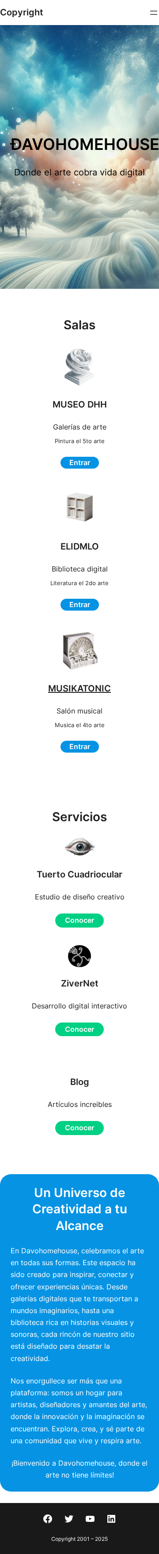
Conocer (79, 920)
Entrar (79, 462)
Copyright (21, 12)
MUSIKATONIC (79, 688)
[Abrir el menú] (153, 12)
